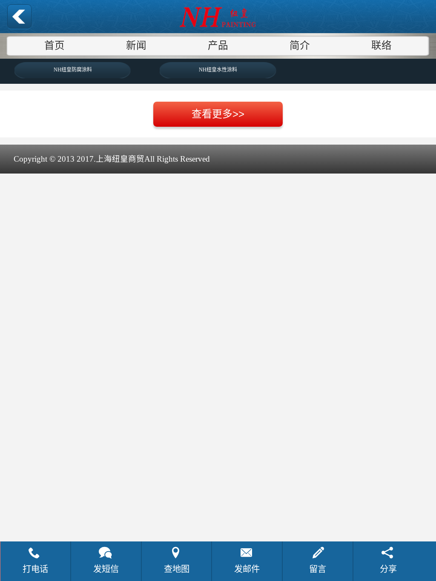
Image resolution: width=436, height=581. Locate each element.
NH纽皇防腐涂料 (73, 70)
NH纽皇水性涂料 (218, 70)
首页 (54, 45)
